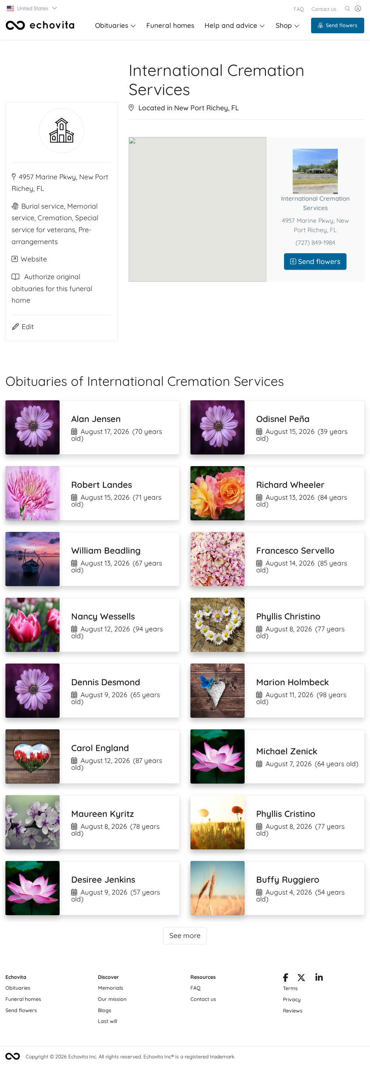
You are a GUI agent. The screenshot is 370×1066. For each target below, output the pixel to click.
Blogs (104, 1010)
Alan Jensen (96, 418)
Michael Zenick (286, 751)
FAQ (299, 9)
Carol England (100, 747)
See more (185, 935)
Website (34, 259)
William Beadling (106, 550)
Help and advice (231, 25)
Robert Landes (101, 484)
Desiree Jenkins (103, 879)
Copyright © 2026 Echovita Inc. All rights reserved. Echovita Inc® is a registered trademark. (130, 1056)
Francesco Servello (295, 550)
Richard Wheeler (290, 484)
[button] (32, 8)
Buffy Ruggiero (287, 879)
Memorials (110, 988)
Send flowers (341, 25)
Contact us (323, 9)
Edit (28, 326)
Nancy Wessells (103, 616)
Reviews (292, 1010)
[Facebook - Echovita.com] (285, 979)
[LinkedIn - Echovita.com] (319, 979)
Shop (284, 25)
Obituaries (111, 25)
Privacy (292, 999)
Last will (107, 1021)
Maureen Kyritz (102, 813)
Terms (290, 988)
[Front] (40, 25)
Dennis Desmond (105, 682)
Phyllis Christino (288, 616)
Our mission (112, 999)
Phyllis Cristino (285, 813)
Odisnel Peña (283, 418)
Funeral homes (170, 25)
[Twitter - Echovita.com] (301, 979)
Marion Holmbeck (292, 682)
